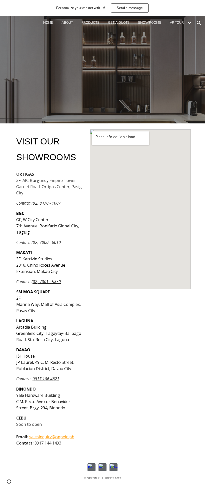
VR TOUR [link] (177, 22)
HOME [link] (48, 22)
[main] (49, 148)
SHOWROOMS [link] (149, 22)
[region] (102, 8)
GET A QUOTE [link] (119, 22)
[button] (199, 23)
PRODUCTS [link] (91, 22)
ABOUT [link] (67, 22)
